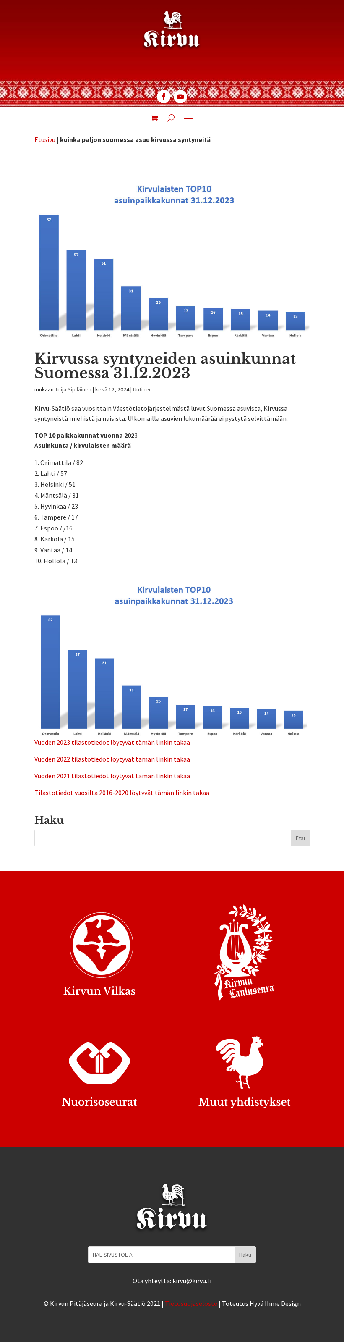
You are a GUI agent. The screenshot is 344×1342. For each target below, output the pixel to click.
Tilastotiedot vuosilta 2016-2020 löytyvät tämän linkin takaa (121, 792)
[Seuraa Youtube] (180, 96)
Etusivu (44, 139)
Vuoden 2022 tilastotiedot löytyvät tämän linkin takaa (112, 759)
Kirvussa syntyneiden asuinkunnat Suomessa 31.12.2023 (165, 366)
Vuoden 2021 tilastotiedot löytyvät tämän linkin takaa (112, 776)
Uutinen (142, 389)
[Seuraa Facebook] (163, 96)
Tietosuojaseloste (191, 1303)
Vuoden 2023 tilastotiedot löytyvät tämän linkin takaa (112, 742)
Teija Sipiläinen (73, 389)
